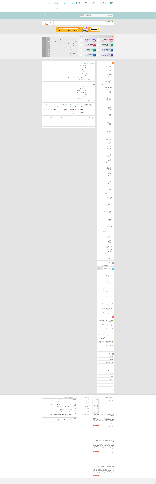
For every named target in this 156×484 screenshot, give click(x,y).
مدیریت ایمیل (109, 132)
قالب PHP (109, 204)
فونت (110, 254)
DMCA (97, 479)
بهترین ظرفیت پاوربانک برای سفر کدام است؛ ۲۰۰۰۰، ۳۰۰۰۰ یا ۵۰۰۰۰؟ (65, 39)
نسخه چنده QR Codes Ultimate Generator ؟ (70, 47)
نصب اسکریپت (86, 409)
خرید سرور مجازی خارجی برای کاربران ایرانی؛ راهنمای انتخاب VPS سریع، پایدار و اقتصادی (105, 275)
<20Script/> (46, 14)
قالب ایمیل (109, 212)
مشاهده (46, 24)
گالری (110, 190)
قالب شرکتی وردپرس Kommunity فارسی (65, 409)
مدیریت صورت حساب (108, 135)
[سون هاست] (107, 21)
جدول (110, 181)
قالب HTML (109, 203)
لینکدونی (110, 130)
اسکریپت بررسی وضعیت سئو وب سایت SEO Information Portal (61, 399)
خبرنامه (110, 116)
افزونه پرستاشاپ (108, 168)
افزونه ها (57, 104)
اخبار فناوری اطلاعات (109, 87)
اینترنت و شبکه (109, 242)
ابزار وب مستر (109, 240)
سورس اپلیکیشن (109, 193)
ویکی (110, 147)
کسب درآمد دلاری (110, 370)
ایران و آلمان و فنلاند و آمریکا (82, 94)
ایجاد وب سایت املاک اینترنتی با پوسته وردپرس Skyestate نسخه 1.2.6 (60, 414)
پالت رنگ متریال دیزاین (85, 412)
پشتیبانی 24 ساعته (84, 96)
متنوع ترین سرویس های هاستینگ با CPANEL (79, 65)
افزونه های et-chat (108, 162)
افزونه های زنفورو (108, 163)
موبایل (110, 189)
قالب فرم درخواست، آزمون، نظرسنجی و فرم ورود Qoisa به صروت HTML (105, 304)
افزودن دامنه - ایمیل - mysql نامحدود (81, 67)
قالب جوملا (109, 214)
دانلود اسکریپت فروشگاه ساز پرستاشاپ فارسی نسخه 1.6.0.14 (61, 404)
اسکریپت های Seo (108, 99)
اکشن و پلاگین (109, 251)
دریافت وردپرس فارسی (84, 414)
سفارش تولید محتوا (110, 367)
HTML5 (110, 91)
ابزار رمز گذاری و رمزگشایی (107, 76)
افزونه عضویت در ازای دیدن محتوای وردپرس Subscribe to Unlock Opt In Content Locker (105, 279)
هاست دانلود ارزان (110, 385)
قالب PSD (109, 206)
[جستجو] (82, 15)
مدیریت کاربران (109, 140)
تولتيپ (110, 180)
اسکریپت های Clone (108, 98)
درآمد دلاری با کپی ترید (109, 362)
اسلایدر (110, 94)
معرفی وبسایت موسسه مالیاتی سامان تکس (70, 43)
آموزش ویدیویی (110, 70)
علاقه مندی (109, 126)
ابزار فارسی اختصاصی (108, 81)
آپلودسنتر (110, 93)
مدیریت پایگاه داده (108, 139)
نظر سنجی (109, 142)
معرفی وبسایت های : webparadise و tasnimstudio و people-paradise (66, 45)
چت (110, 150)
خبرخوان (110, 182)
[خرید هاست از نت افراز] (90, 118)
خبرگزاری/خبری (109, 117)
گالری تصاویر (109, 155)
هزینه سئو (111, 356)
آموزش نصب (109, 232)
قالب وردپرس (109, 220)
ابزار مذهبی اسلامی (108, 83)
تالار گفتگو (109, 109)
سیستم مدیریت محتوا (108, 125)
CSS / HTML (109, 67)
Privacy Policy (100, 479)
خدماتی (110, 118)
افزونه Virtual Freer (108, 159)
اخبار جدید (111, 373)
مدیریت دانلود (109, 134)
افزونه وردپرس (52, 104)
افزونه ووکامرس (47, 104)
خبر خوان (110, 115)
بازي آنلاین (109, 108)
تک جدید (111, 379)
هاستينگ (110, 143)
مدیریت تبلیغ (109, 133)
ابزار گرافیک (109, 241)
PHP (110, 68)
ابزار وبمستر (110, 74)
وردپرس (110, 236)
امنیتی (110, 106)
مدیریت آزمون (109, 131)
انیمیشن (110, 176)
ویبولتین (110, 222)
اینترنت (110, 72)
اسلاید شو (109, 173)
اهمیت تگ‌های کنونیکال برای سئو (72, 53)
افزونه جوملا (109, 161)
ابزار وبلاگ (86, 403)
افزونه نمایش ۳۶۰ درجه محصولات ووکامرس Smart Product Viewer (72, 104)
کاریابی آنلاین (109, 151)
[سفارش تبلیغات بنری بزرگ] (90, 117)
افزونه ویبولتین (109, 167)
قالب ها (111, 197)
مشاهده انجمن (44, 35)
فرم (110, 184)
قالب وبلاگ (110, 226)
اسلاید (110, 172)
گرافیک (111, 249)
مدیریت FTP (109, 244)
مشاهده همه (82, 36)
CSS (110, 90)
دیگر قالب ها (109, 198)
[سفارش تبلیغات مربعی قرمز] (49, 117)
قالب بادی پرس (109, 213)
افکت (110, 174)
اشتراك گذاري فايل (108, 102)
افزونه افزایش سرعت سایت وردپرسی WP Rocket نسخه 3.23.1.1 (105, 290)
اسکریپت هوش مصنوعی (107, 101)
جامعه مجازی (109, 110)
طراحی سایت (109, 243)
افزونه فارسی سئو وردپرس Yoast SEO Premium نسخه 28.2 (105, 294)
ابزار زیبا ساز (109, 77)
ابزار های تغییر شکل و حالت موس (106, 85)
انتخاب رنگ (109, 175)
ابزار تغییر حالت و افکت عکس (107, 75)
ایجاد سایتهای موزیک (108, 107)
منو (110, 188)
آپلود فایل (111, 390)
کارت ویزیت (109, 258)
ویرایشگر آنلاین (109, 146)
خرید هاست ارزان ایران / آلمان (89, 63)
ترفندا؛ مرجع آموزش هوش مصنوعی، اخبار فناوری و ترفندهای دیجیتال (66, 41)
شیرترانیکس (109, 169)
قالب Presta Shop (108, 205)
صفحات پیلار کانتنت (74, 51)
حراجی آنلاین (109, 114)
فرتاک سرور (93, 84)
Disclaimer (106, 479)
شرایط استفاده (86, 411)
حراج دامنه (111, 387)
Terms (104, 479)
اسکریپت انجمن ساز (74, 37)
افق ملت (111, 359)
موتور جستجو (109, 141)
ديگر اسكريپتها (109, 122)
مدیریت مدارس (109, 138)
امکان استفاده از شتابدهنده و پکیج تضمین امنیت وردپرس (77, 77)
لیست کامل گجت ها (105, 349)
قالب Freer (109, 202)
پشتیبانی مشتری (109, 149)
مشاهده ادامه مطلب (46, 113)
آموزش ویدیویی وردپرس (107, 71)
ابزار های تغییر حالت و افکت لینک (106, 84)
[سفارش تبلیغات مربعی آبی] (59, 117)
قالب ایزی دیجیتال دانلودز (107, 211)
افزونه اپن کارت (109, 160)
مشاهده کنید (95, 425)
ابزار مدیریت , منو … (108, 82)
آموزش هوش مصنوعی (109, 382)
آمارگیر (110, 92)
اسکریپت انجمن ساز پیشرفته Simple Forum (64, 419)
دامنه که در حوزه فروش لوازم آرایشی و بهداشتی (69, 49)
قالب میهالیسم (109, 218)
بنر (110, 252)
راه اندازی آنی (84, 73)
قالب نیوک (109, 219)
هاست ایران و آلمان (83, 88)
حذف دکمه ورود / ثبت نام (73, 55)
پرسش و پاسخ (109, 148)
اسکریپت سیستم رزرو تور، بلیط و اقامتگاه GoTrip (106, 308)
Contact (94, 479)
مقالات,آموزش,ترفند (109, 231)
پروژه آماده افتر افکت (108, 247)
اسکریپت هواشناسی (108, 100)
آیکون (110, 250)
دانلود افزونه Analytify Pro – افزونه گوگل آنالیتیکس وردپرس (105, 299)
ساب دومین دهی (109, 124)
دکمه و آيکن (109, 183)
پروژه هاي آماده (110, 246)
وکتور (110, 257)
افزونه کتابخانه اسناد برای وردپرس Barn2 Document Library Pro (105, 284)
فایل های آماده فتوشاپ (108, 253)
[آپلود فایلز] (111, 21)
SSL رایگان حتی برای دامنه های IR (81, 71)
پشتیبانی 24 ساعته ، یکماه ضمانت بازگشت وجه (79, 75)
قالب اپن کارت (109, 210)
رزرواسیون (109, 123)
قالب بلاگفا (109, 227)
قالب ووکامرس (109, 221)
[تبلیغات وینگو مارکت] (105, 265)
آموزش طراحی (110, 66)
